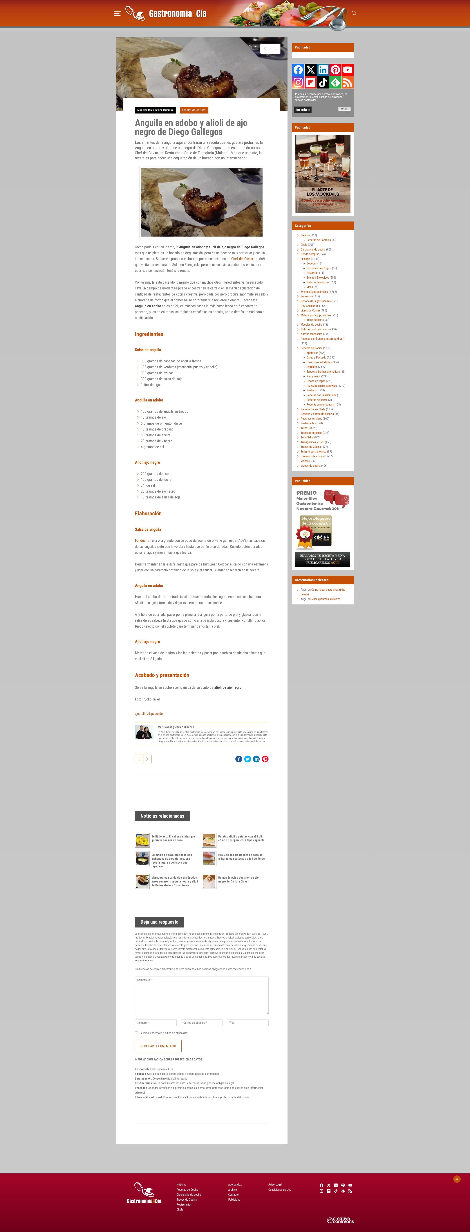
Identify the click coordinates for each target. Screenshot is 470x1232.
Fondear (141, 540)
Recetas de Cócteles (319, 240)
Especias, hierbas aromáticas (323, 371)
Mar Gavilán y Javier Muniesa (155, 110)
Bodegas (312, 263)
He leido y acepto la (163, 1033)
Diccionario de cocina (313, 249)
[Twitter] (328, 1185)
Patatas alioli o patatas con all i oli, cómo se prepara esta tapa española (241, 838)
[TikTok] (335, 1191)
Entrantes (312, 367)
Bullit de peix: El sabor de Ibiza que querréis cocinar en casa (173, 838)
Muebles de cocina (311, 324)
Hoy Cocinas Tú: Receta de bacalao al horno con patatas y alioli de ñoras (241, 856)
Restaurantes (308, 423)
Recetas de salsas (317, 400)
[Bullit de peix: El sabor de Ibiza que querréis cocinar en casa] (143, 840)
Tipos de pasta (315, 320)
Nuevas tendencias (311, 334)
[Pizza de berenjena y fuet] (265, 49)
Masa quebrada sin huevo (325, 599)
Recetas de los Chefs (194, 110)
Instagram (298, 82)
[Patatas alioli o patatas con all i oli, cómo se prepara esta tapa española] (210, 840)
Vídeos (305, 461)
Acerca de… (235, 1184)
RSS (348, 82)
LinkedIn (323, 70)
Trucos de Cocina (311, 447)
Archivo (232, 1189)
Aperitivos (312, 353)
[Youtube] (350, 1185)
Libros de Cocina (310, 310)
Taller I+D (306, 428)
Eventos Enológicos (318, 277)
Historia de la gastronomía (316, 301)
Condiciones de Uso (279, 1189)
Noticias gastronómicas (314, 329)
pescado (157, 714)
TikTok (323, 82)
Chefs (304, 244)
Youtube (348, 70)
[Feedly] (343, 1191)
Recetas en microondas (320, 404)
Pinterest (335, 70)
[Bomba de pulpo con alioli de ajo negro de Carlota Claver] (210, 881)
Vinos (310, 287)
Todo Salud (307, 437)
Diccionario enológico (319, 268)
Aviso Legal (275, 1184)
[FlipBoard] (328, 1191)
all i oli (146, 714)
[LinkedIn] (335, 1185)
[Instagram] (321, 1191)
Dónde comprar (310, 254)
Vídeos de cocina (311, 465)
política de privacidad (175, 1033)
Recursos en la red (311, 418)
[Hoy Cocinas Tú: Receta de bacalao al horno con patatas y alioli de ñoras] (210, 858)
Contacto (233, 1194)
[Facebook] (321, 1185)
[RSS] (350, 1191)
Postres (311, 390)
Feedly (335, 82)
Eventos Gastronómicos (314, 291)
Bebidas (305, 235)
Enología (305, 259)
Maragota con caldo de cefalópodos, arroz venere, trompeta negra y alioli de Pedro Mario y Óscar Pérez (174, 881)
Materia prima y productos (316, 315)
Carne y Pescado (316, 357)
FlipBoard (311, 82)
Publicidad (234, 1199)
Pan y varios (314, 376)
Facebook (298, 70)
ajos (137, 714)
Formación (307, 296)
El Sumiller (313, 273)
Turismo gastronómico (313, 451)
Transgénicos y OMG (312, 442)
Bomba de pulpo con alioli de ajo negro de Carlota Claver (238, 879)
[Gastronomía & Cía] (165, 13)
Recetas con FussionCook (321, 395)
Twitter (311, 70)
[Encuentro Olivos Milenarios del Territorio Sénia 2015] (275, 49)
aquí (246, 1097)
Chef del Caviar (242, 259)
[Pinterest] (343, 1185)
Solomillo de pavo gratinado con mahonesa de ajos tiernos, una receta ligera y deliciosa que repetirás (171, 860)
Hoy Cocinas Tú (310, 306)
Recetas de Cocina (311, 348)
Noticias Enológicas (318, 282)
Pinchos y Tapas (316, 381)
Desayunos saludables (319, 362)
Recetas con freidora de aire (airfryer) (322, 339)
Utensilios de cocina (312, 456)
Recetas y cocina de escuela (317, 414)
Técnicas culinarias (311, 433)
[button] (117, 13)
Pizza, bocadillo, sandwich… (322, 386)
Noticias (181, 1184)
